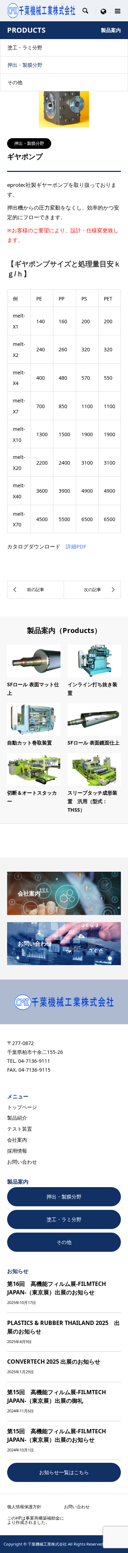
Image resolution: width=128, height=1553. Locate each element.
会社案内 (17, 1139)
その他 (14, 82)
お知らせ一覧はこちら (64, 1472)
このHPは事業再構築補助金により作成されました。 (35, 1520)
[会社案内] (64, 912)
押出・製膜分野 (24, 64)
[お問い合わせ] (64, 962)
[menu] (103, 10)
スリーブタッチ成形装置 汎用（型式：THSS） (92, 801)
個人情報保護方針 (24, 1507)
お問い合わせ (22, 1161)
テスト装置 (19, 1128)
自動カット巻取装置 (29, 742)
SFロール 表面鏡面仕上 (93, 742)
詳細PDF (76, 546)
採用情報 (17, 1150)
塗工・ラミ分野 (24, 47)
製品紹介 (17, 1117)
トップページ (22, 1107)
